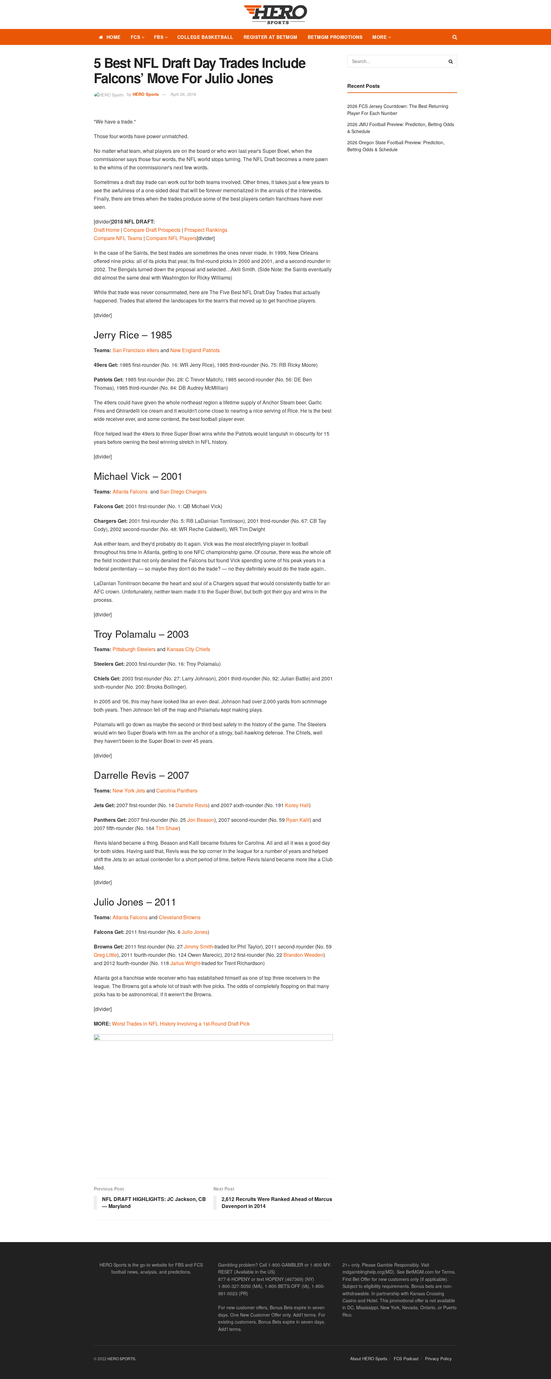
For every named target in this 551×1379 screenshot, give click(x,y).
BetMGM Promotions (335, 37)
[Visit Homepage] (275, 14)
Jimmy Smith (198, 946)
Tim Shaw (167, 828)
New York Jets (129, 790)
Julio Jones (195, 931)
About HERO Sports (368, 1358)
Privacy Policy (438, 1358)
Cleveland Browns (180, 917)
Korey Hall (297, 805)
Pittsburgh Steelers (134, 649)
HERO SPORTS (121, 1358)
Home (114, 37)
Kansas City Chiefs (188, 649)
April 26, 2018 (183, 94)
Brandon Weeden (303, 954)
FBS (159, 37)
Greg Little (105, 954)
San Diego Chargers (183, 491)
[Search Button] (454, 37)
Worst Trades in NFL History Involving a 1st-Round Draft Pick (181, 1023)
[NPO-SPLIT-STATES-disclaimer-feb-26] (213, 1101)
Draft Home (107, 229)
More (379, 37)
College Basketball (205, 37)
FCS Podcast (406, 1358)
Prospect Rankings (205, 229)
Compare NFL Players (171, 238)
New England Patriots (195, 350)
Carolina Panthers (176, 790)
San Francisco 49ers (136, 350)
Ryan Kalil (298, 819)
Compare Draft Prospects (151, 229)
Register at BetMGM (271, 37)
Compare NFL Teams (118, 238)
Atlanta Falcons (130, 491)
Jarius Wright (185, 963)
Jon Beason (200, 819)
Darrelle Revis (191, 805)
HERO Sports (146, 94)
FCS (135, 37)
